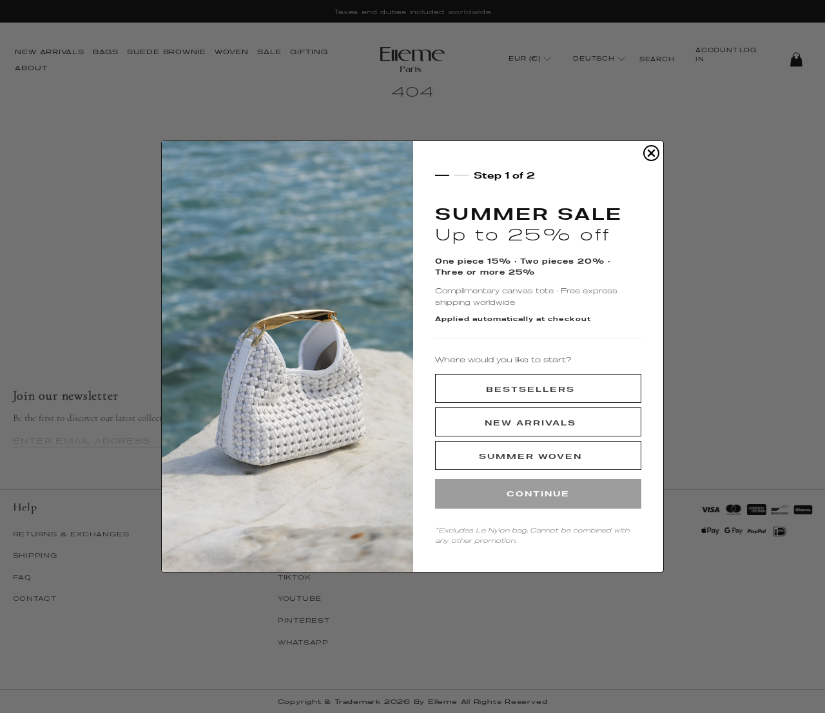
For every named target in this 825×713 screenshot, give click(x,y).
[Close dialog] (651, 153)
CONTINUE (538, 493)
